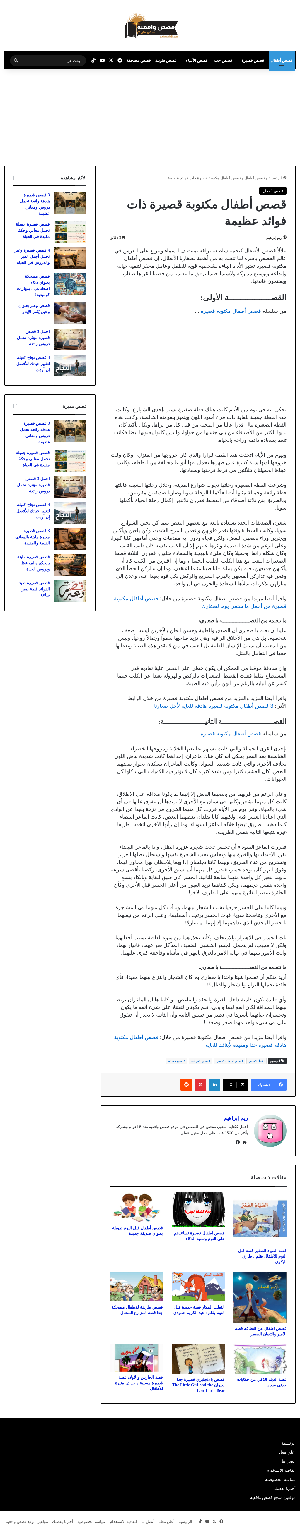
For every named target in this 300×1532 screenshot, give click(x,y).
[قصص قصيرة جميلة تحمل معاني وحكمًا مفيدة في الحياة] (70, 232)
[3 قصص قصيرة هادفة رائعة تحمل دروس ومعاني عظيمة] (70, 203)
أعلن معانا (287, 1452)
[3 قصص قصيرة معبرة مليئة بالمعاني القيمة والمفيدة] (70, 539)
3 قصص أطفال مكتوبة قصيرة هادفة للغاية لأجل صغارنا (213, 706)
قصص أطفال (282, 60)
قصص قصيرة (253, 60)
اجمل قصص (256, 1061)
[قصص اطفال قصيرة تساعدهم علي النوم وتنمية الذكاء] (198, 1210)
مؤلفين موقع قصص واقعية (273, 1497)
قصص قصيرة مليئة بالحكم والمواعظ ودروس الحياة (33, 563)
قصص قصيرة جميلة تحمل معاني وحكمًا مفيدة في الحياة (33, 230)
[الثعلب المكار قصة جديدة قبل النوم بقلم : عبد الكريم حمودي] (198, 1286)
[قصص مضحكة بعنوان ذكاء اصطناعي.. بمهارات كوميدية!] (70, 284)
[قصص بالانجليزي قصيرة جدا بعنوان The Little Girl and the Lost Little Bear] (198, 1359)
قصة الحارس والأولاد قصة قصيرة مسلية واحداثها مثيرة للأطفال (139, 1383)
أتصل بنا (289, 1461)
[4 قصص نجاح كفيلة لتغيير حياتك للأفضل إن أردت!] (70, 365)
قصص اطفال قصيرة (229, 1061)
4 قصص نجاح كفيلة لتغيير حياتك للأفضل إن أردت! (33, 363)
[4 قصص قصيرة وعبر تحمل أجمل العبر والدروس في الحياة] (70, 258)
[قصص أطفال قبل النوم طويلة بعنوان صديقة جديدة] (136, 1207)
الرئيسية (275, 178)
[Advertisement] (251, 116)
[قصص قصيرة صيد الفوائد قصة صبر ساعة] (70, 591)
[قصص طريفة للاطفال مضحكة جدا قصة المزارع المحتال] (136, 1286)
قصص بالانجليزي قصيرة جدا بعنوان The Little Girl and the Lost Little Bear (198, 1385)
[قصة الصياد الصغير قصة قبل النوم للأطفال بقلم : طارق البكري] (260, 1218)
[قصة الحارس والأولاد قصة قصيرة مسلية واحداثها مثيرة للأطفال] (136, 1358)
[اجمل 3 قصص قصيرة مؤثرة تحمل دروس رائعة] (70, 339)
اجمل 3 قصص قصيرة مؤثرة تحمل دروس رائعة (33, 337)
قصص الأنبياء (197, 60)
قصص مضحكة (138, 60)
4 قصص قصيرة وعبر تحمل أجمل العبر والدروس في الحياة (32, 256)
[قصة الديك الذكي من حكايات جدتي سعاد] (260, 1359)
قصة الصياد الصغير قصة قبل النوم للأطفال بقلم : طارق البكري (262, 1256)
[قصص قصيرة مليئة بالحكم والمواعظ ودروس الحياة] (70, 565)
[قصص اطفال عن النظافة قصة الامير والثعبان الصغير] (260, 1297)
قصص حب (223, 60)
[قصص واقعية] (150, 26)
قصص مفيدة (176, 1061)
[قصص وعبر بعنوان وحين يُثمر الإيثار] (70, 313)
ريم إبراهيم (274, 237)
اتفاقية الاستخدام (281, 1470)
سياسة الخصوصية (280, 1479)
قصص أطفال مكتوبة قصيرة (231, 311)
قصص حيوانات (200, 1061)
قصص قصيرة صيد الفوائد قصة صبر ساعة (34, 589)
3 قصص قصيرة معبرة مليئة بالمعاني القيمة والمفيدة (32, 537)
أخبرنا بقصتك (284, 1488)
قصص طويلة (166, 60)
